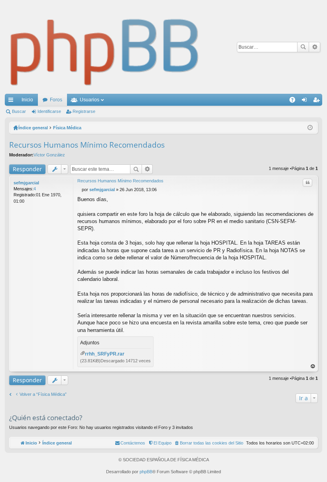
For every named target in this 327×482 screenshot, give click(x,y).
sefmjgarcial (26, 182)
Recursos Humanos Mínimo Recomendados (87, 145)
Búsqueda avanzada (314, 47)
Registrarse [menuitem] (317, 101)
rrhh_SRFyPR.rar (104, 354)
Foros (56, 100)
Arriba (313, 366)
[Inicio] (105, 47)
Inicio (27, 100)
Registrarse (84, 111)
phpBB (146, 471)
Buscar (303, 47)
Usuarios (89, 100)
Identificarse (49, 111)
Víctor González (49, 154)
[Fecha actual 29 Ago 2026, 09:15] (310, 127)
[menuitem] (208, 443)
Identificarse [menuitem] (305, 101)
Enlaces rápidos (12, 101)
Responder (27, 169)
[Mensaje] (79, 189)
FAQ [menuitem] (295, 101)
